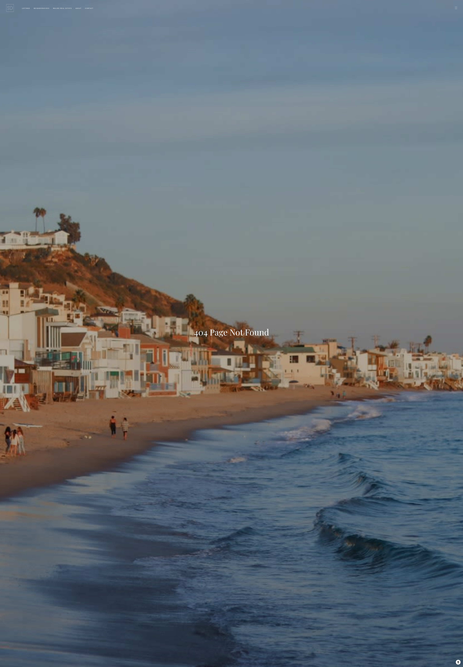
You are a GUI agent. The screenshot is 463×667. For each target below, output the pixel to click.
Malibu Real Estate (62, 8)
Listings (26, 8)
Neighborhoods (41, 8)
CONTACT (89, 8)
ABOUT (78, 8)
